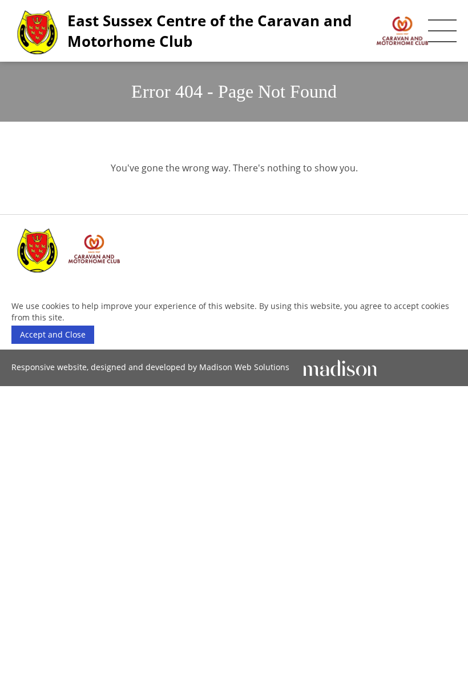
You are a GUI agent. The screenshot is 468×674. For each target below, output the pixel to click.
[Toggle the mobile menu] (442, 30)
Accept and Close (53, 334)
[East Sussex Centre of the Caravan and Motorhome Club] (68, 249)
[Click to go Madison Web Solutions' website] (340, 367)
